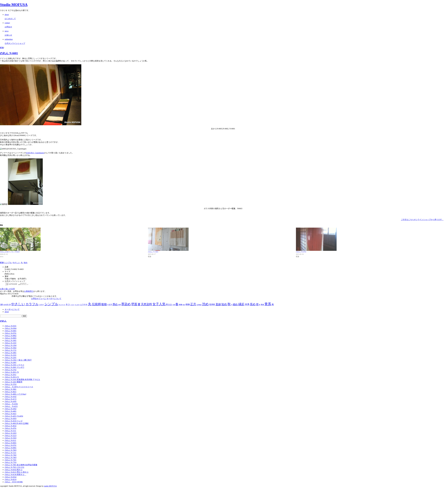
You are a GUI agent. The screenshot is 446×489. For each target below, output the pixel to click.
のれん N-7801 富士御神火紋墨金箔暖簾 (21, 465)
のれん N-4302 (10, 409)
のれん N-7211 (10, 453)
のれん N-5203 (10, 433)
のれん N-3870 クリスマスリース (19, 387)
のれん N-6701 (301, 252)
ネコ (68, 304)
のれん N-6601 (9, 53)
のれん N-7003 (10, 450)
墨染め (126, 304)
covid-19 (7, 304)
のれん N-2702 (10, 370)
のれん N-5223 (10, 436)
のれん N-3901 (10, 389)
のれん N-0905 (10, 338)
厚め (115, 304)
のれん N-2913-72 (12, 377)
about (7, 312)
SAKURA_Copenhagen (35, 153)
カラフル (32, 304)
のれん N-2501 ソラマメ (14, 365)
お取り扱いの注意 (7, 289)
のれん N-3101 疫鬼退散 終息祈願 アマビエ (22, 379)
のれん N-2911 (10, 375)
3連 (1, 304)
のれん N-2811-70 (12, 372)
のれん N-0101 (10, 326)
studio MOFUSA (50, 486)
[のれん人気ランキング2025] (73, 239)
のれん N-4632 (10, 426)
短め (25, 263)
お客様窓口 (28, 291)
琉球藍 (212, 304)
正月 (193, 304)
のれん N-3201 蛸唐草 (13, 382)
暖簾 (2, 48)
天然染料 (146, 304)
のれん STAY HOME (14, 482)
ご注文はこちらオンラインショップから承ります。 (422, 220)
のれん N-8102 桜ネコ (13, 470)
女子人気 (159, 304)
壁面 (134, 304)
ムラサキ (84, 304)
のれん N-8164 (10, 477)
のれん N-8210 (10, 479)
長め (253, 304)
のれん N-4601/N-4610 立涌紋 (17, 423)
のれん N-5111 (10, 431)
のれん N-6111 (10, 440)
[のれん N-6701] (369, 239)
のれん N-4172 (10, 399)
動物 (104, 304)
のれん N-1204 (10, 345)
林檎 (180, 304)
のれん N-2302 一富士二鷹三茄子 (18, 360)
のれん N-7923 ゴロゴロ (14, 467)
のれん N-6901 (10, 448)
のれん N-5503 (10, 438)
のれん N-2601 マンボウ (14, 367)
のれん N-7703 (10, 462)
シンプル (8, 263)
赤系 (247, 304)
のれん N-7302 (10, 455)
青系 (267, 304)
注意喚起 (199, 304)
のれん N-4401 (10, 411)
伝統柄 (96, 304)
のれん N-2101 (10, 355)
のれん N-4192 (11, 404)
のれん (3, 321)
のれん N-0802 (10, 336)
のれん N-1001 (153, 252)
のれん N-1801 (10, 353)
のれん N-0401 (10, 331)
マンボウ (77, 304)
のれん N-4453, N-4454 (14, 416)
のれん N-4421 (10, 414)
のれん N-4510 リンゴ (13, 421)
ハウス (72, 304)
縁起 (241, 304)
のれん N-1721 (10, 350)
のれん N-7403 (10, 457)
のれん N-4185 (10, 401)
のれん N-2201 (10, 358)
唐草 (119, 304)
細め (235, 304)
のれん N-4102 (10, 397)
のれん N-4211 (11, 406)
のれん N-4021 (10, 392)
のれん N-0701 (10, 333)
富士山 (169, 304)
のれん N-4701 (10, 428)
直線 (218, 304)
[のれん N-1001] (221, 239)
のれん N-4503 (10, 418)
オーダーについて (53, 299)
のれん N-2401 (10, 362)
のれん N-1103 (10, 343)
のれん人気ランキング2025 (10, 252)
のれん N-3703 (10, 384)
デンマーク (62, 304)
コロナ (41, 304)
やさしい (16, 263)
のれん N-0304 (10, 328)
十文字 (109, 304)
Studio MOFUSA (14, 4)
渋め (205, 304)
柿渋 (184, 304)
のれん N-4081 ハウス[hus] (15, 394)
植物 (188, 304)
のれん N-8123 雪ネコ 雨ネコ (16, 472)
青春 (262, 304)
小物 (173, 304)
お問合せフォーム (38, 299)
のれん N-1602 (10, 348)
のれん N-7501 (10, 460)
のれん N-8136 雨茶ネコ (15, 475)
